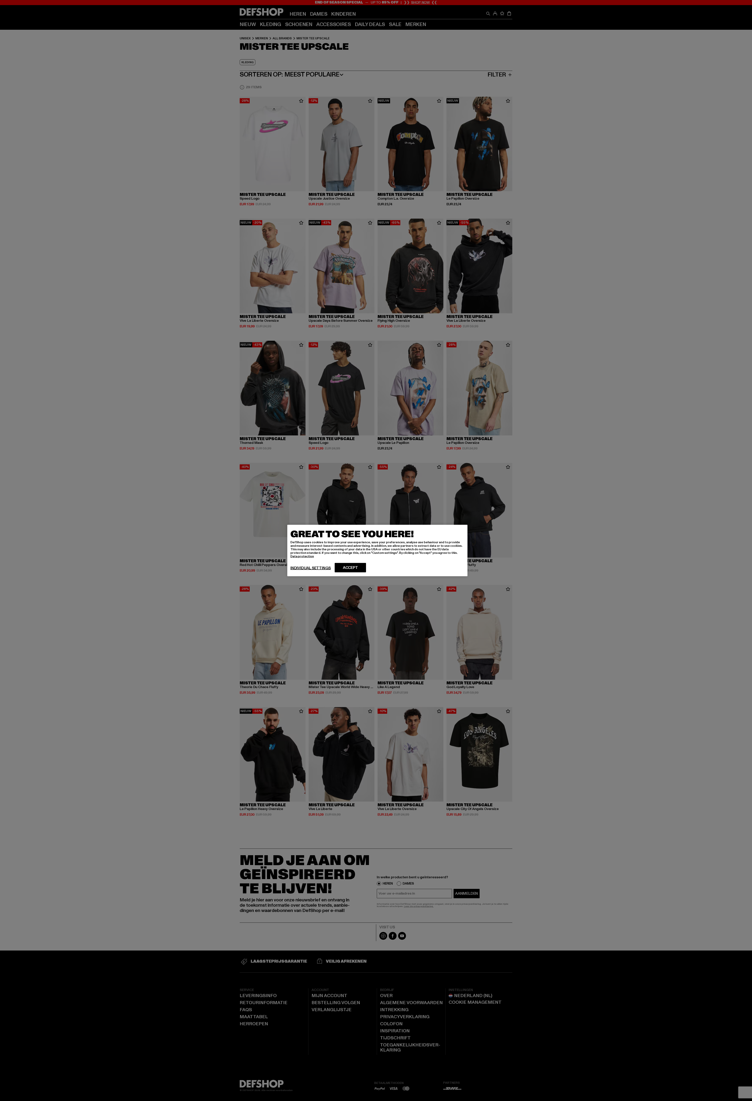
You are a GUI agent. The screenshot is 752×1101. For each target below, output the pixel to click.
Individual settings (310, 568)
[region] (377, 550)
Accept (350, 567)
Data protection (302, 556)
